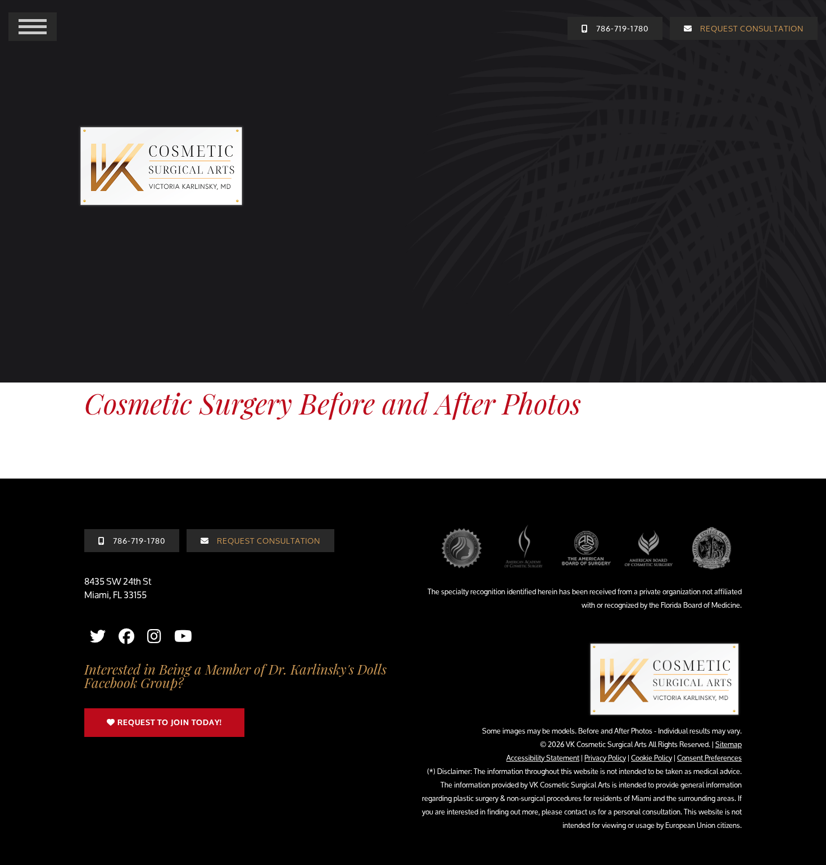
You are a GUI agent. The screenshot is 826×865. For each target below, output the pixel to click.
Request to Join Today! (168, 722)
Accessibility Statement (542, 757)
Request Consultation (267, 540)
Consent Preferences (709, 757)
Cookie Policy (651, 757)
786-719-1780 (138, 540)
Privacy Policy (605, 757)
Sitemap (728, 744)
